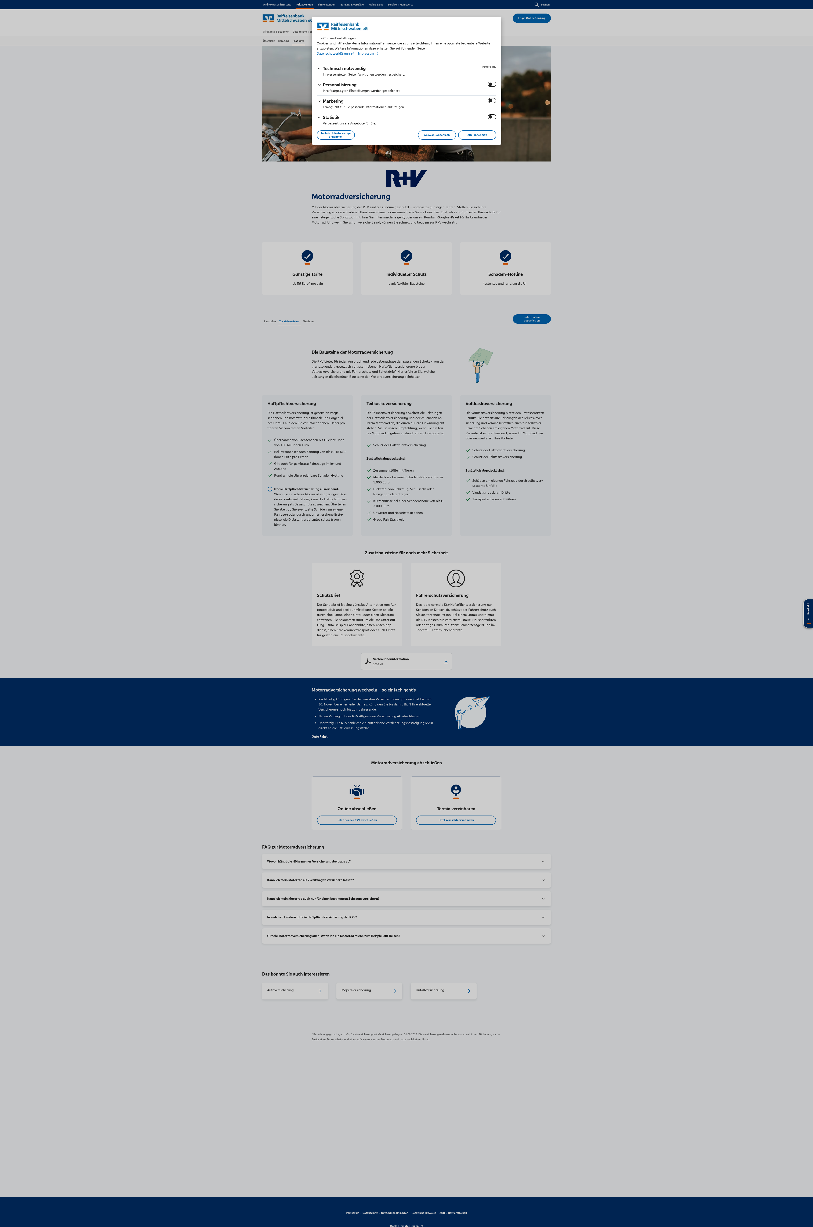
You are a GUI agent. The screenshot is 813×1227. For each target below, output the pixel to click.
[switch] (492, 84)
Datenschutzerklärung (334, 53)
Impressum (366, 53)
